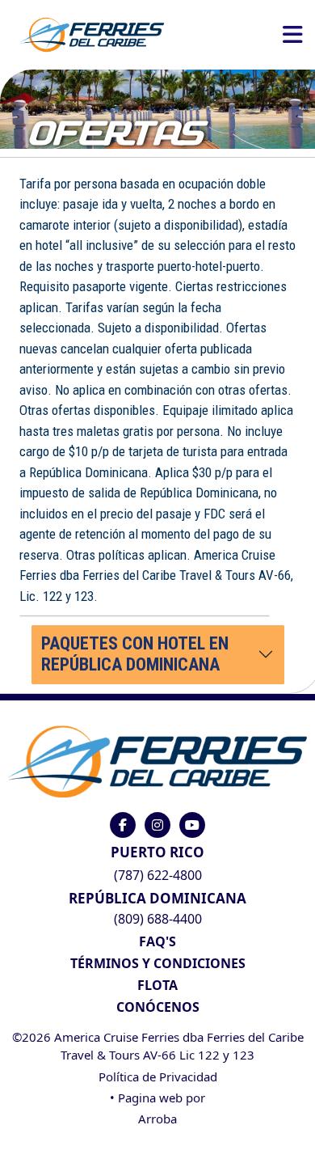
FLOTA (157, 985)
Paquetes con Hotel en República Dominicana (135, 654)
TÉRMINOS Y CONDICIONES (158, 963)
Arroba (157, 1118)
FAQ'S (157, 941)
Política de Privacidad (158, 1076)
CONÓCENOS (158, 1007)
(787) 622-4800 (158, 875)
